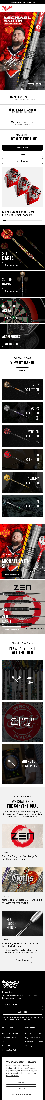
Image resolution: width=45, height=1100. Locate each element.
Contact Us (7, 1046)
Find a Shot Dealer (9, 1037)
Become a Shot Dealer (34, 1042)
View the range (12, 629)
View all (22, 370)
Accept (21, 1082)
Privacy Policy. (12, 1075)
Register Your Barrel (10, 1033)
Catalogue (29, 1046)
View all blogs (22, 960)
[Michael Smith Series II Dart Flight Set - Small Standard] (22, 187)
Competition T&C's (10, 1050)
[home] (7, 8)
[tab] (22, 147)
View (12, 574)
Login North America (33, 1033)
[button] (41, 8)
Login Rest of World (32, 1037)
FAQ (4, 1042)
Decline (21, 1088)
